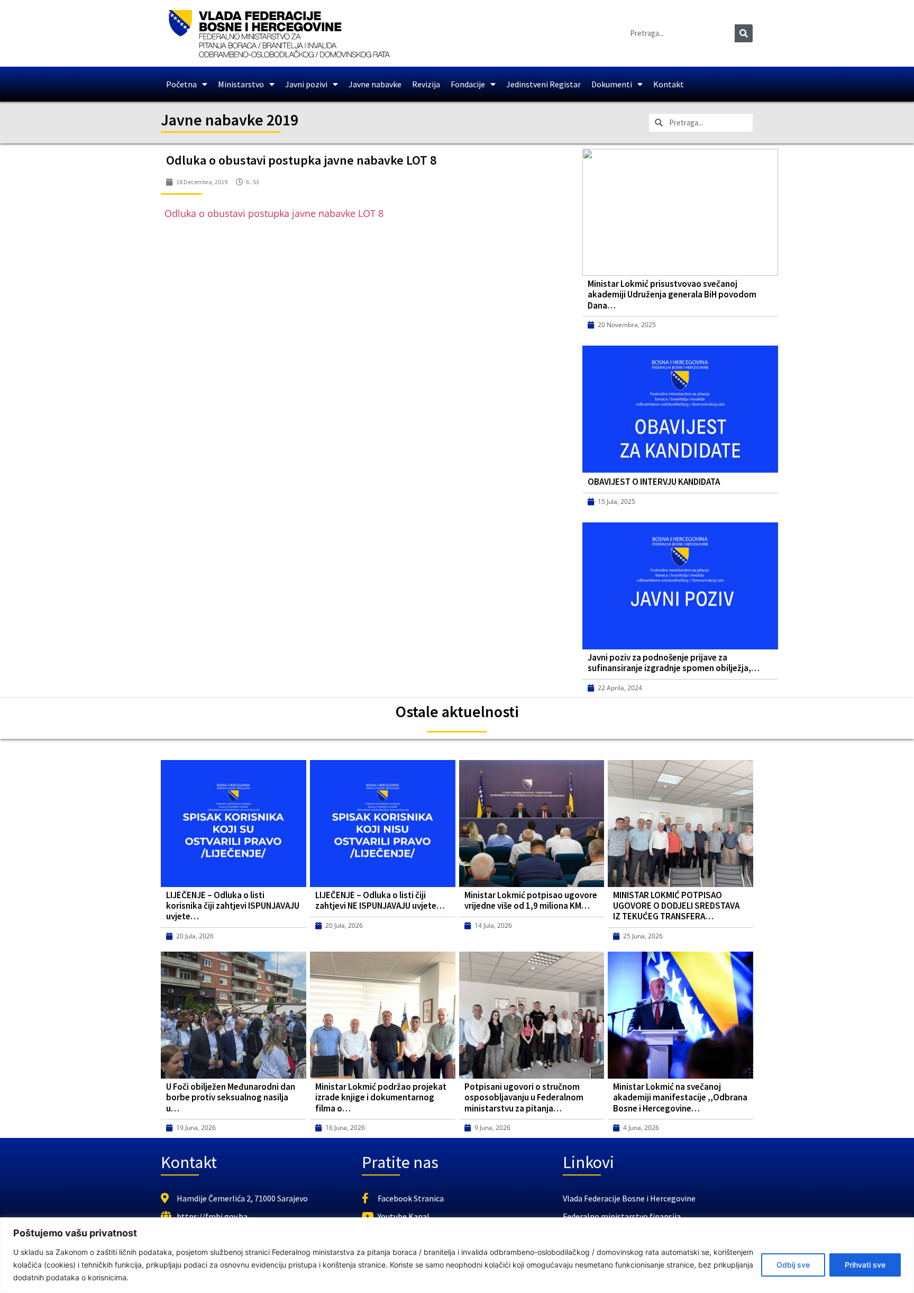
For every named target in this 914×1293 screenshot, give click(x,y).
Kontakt (668, 84)
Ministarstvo (241, 84)
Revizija (426, 84)
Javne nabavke (375, 84)
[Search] (744, 33)
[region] (457, 1255)
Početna (181, 84)
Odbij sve (793, 1264)
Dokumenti (611, 84)
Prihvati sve (865, 1264)
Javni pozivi (306, 84)
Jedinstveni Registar (543, 84)
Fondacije (468, 84)
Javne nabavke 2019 (229, 120)
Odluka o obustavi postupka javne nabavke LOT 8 (273, 213)
